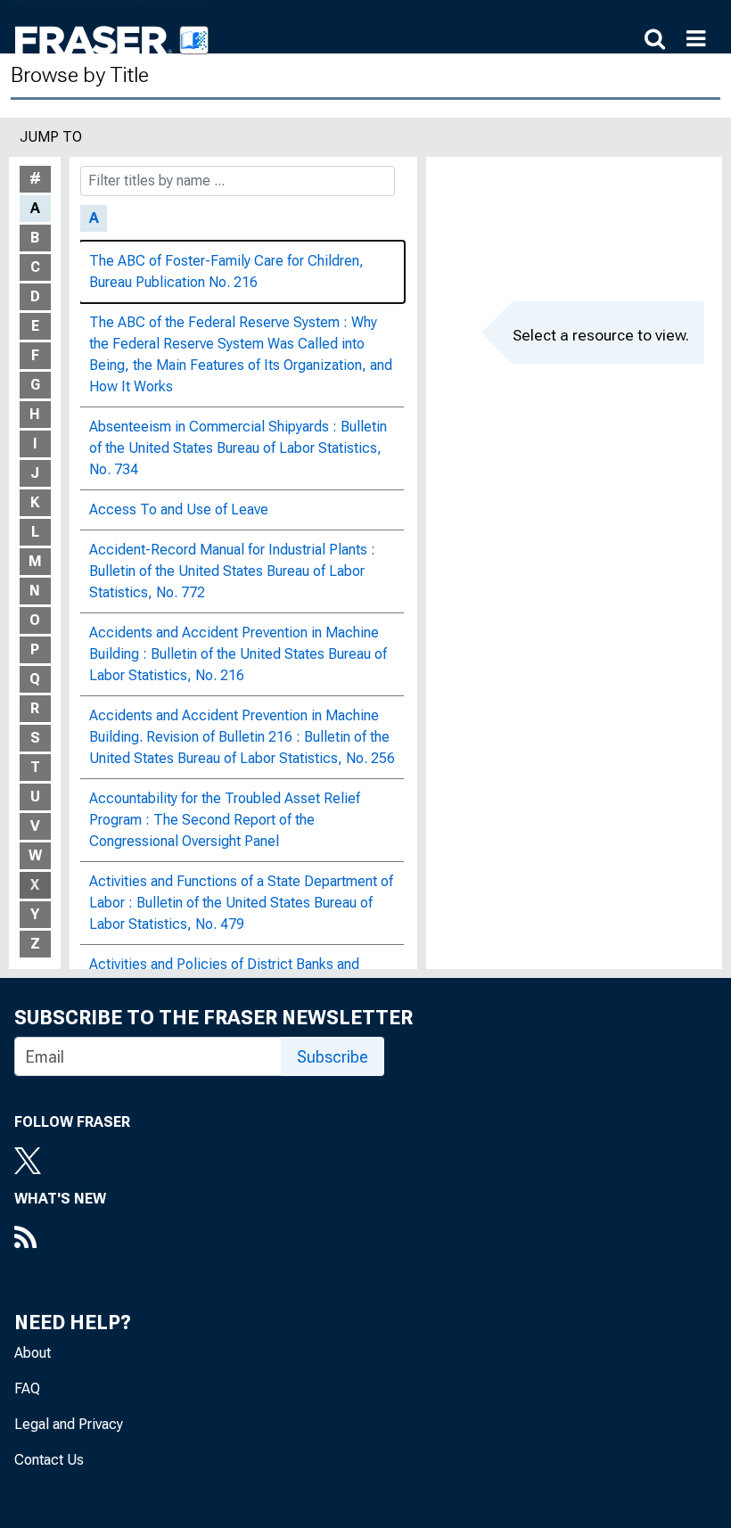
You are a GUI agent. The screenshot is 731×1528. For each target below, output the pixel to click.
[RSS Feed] (60, 1239)
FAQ (27, 1388)
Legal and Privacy (68, 1424)
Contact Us (49, 1459)
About (32, 1352)
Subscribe (332, 1056)
